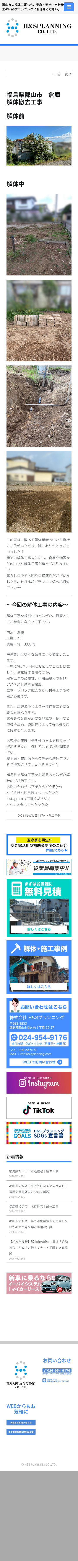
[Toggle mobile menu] (69, 7)
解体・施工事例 (50, 815)
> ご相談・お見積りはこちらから (32, 792)
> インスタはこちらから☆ (27, 804)
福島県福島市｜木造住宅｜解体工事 (33, 1206)
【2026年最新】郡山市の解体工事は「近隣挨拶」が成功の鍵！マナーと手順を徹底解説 (38, 1247)
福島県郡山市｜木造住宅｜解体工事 (33, 1171)
